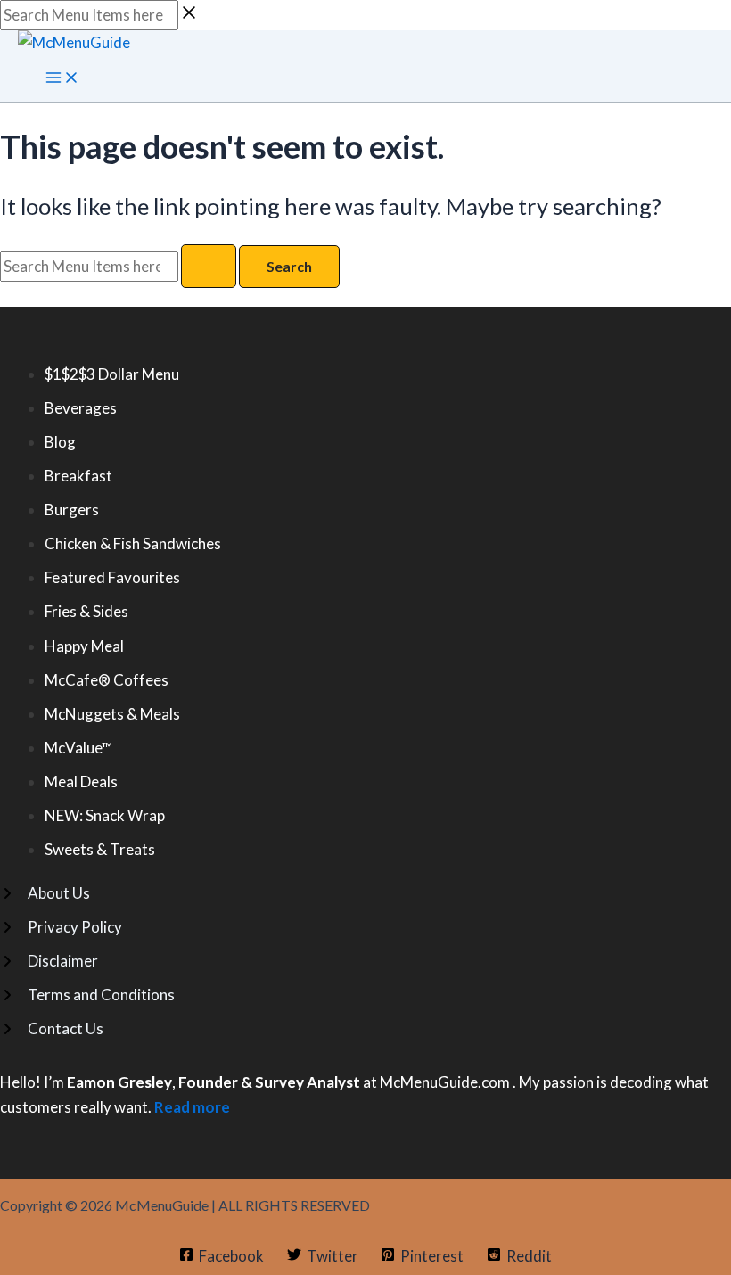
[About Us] (45, 893)
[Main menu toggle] (62, 78)
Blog (60, 441)
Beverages (81, 408)
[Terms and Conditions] (87, 995)
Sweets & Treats (100, 849)
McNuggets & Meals (112, 713)
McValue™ (78, 747)
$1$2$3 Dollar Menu (112, 374)
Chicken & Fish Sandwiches (133, 543)
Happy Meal (84, 646)
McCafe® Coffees (106, 679)
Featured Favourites (112, 577)
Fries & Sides (86, 611)
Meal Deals (81, 781)
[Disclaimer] (49, 961)
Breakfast (78, 475)
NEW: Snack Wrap (105, 815)
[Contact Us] (51, 1028)
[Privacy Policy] (61, 927)
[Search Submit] (208, 266)
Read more (192, 1107)
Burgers (72, 509)
